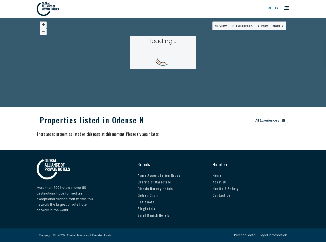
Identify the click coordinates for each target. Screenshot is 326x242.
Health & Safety (226, 188)
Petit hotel (147, 202)
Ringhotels (146, 208)
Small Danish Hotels (153, 215)
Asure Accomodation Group (159, 175)
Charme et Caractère (154, 182)
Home (217, 175)
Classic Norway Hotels (155, 188)
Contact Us (221, 195)
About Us (220, 182)
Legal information (273, 235)
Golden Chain (148, 195)
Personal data (244, 235)
